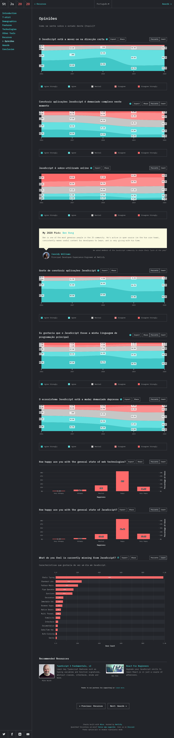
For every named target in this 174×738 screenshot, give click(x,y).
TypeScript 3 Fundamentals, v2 (46, 671)
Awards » (118, 706)
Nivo (102, 724)
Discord (131, 727)
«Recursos (91, 706)
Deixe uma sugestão (106, 727)
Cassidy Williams (46, 255)
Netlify (118, 724)
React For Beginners (115, 669)
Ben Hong (68, 232)
